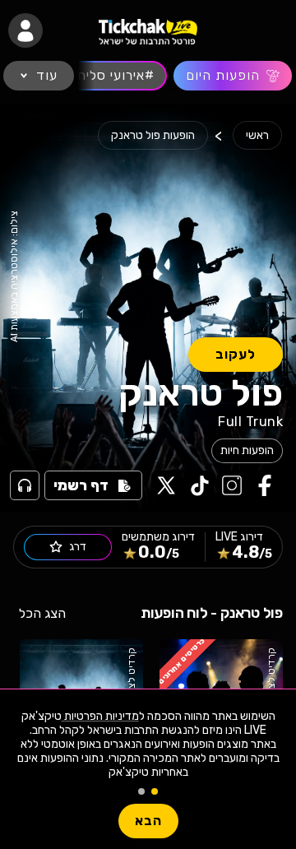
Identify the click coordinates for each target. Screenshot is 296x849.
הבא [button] (148, 820)
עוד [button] (47, 75)
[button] (25, 30)
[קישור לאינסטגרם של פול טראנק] (230, 485)
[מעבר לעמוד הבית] (148, 31)
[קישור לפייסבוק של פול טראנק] (263, 485)
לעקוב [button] (235, 354)
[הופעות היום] (232, 75)
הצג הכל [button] (42, 613)
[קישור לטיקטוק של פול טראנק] (197, 485)
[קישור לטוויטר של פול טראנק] (164, 485)
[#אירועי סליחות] (109, 75)
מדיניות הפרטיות (100, 716)
